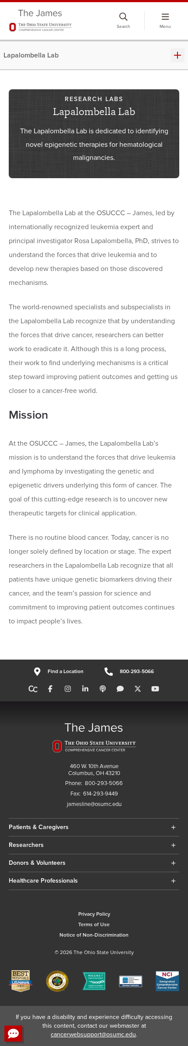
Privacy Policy (94, 914)
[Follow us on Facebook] (50, 689)
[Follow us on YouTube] (155, 689)
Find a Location (65, 671)
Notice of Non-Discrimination (94, 935)
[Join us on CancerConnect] (33, 689)
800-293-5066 (137, 671)
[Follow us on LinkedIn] (85, 689)
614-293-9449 (100, 794)
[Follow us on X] (137, 689)
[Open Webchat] (13, 1034)
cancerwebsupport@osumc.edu (93, 1034)
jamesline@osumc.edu (94, 804)
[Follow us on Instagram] (68, 689)
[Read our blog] (120, 689)
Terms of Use (94, 924)
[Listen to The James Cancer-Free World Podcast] (103, 689)
